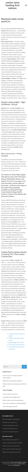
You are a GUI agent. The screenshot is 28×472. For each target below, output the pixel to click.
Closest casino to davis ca (10, 394)
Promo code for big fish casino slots (11, 449)
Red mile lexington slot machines (11, 419)
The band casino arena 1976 (9, 428)
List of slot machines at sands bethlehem (14, 403)
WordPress (17, 465)
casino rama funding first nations (12, 5)
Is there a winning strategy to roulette (12, 442)
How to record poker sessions (10, 431)
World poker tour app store (9, 422)
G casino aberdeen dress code (10, 425)
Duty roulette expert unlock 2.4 (10, 439)
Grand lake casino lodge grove (11, 397)
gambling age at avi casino (16, 342)
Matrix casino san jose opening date (13, 400)
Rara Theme (22, 463)
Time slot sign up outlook (10, 406)
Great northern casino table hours (11, 446)
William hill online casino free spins (11, 452)
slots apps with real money (16, 344)
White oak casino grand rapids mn (12, 381)
